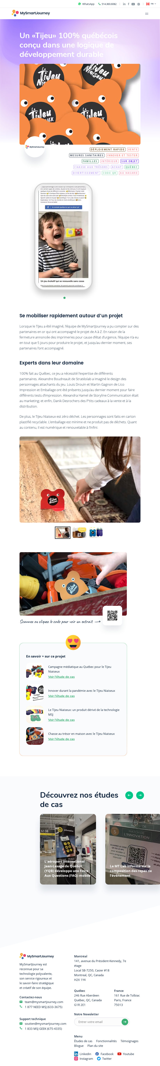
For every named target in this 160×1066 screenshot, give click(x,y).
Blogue (79, 1046)
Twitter (107, 1059)
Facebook (107, 1054)
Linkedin (85, 1054)
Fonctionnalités (106, 1041)
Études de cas (83, 1041)
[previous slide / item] (26, 237)
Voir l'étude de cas (61, 676)
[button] (64, 298)
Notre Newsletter (86, 1014)
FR (152, 4)
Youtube (128, 1054)
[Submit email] (125, 1022)
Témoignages (129, 1041)
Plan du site (95, 1046)
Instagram (86, 1059)
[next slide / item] (100, 237)
